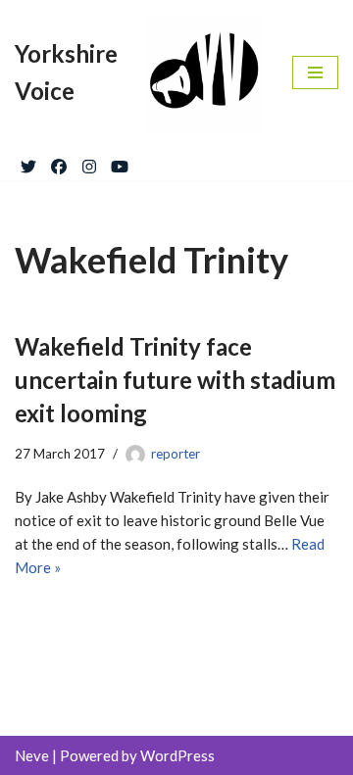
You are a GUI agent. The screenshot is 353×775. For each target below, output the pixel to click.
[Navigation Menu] (315, 72)
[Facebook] (59, 162)
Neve (32, 755)
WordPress (177, 755)
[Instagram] (89, 162)
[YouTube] (119, 162)
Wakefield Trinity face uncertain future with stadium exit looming (175, 379)
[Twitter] (28, 162)
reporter (175, 453)
